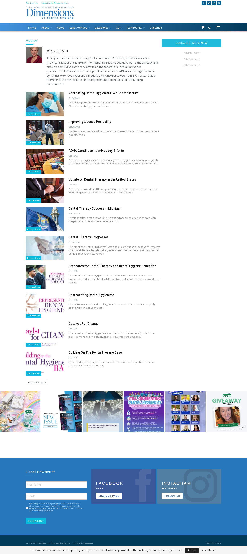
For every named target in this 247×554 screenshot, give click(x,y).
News (60, 27)
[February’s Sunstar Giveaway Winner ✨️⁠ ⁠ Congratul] (227, 411)
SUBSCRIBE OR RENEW (192, 43)
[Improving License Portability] (45, 132)
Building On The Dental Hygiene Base (95, 352)
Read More (209, 550)
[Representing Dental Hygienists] (45, 306)
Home (32, 27)
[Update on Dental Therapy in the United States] (45, 190)
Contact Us (31, 3)
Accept (191, 550)
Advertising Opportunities (54, 3)
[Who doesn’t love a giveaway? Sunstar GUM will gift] (20, 411)
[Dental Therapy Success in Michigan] (45, 219)
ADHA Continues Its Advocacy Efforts (96, 151)
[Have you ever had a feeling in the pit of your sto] (61, 411)
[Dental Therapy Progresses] (45, 248)
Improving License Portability (90, 122)
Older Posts (37, 382)
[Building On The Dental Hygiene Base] (45, 363)
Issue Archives (78, 27)
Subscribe (156, 27)
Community (134, 27)
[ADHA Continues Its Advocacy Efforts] (45, 161)
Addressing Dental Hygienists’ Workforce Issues (104, 93)
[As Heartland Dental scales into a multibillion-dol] (103, 411)
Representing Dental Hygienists (91, 295)
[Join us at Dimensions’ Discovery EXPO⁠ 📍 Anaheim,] (185, 411)
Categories (101, 27)
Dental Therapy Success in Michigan (95, 208)
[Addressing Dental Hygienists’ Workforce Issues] (45, 104)
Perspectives (33, 114)
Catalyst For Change (84, 323)
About (45, 27)
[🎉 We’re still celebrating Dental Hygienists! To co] (144, 411)
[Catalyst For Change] (45, 334)
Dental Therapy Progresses (88, 237)
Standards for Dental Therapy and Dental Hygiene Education (112, 266)
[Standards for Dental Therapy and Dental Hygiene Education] (45, 277)
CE (118, 27)
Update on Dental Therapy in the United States (102, 179)
